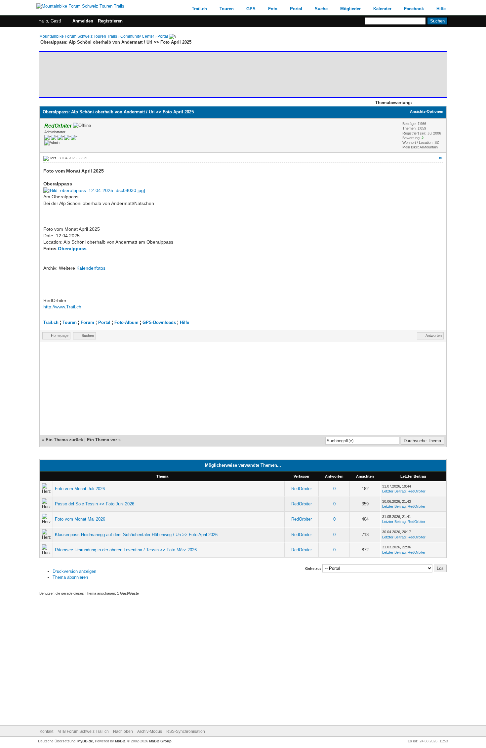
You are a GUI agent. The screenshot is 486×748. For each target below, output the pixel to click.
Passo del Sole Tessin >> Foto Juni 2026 (94, 503)
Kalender (382, 8)
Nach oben (123, 731)
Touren (227, 8)
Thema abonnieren (70, 577)
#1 (441, 158)
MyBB (120, 741)
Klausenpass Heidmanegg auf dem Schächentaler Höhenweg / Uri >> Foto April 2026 (136, 534)
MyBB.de (85, 741)
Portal (296, 8)
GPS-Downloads (159, 322)
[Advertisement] (161, 74)
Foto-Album (126, 322)
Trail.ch (199, 8)
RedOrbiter (301, 488)
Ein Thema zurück (64, 439)
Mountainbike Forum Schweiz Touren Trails (78, 36)
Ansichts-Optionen (426, 111)
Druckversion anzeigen (74, 571)
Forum (87, 322)
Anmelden (82, 21)
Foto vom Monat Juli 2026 (80, 488)
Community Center (137, 36)
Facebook (414, 8)
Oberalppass (72, 248)
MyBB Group (160, 741)
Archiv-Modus (149, 731)
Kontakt (46, 731)
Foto (272, 8)
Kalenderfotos (90, 268)
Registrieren (110, 21)
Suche (321, 8)
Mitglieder (350, 8)
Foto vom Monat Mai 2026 (80, 519)
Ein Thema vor (102, 439)
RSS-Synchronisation (185, 731)
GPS (251, 8)
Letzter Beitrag (394, 491)
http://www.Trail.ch (62, 306)
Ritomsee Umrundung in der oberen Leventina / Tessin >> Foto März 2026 (126, 549)
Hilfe (441, 8)
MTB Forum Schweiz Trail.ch (83, 731)
